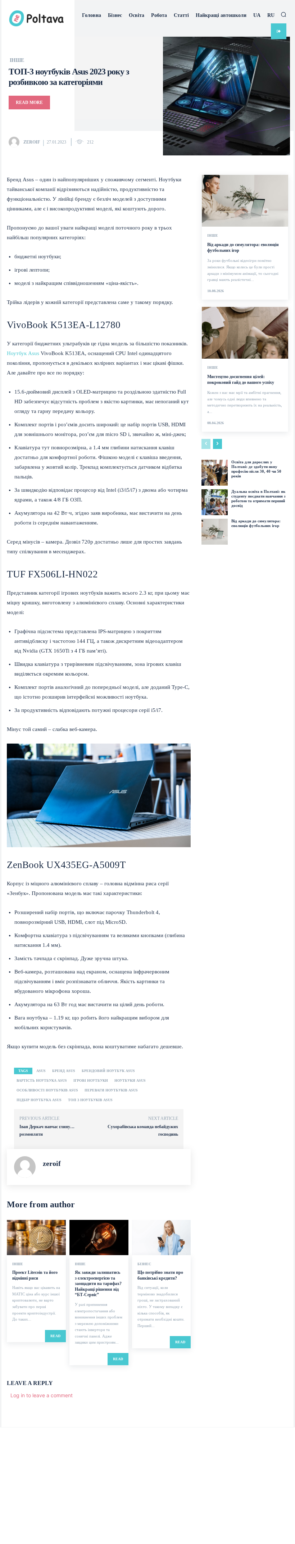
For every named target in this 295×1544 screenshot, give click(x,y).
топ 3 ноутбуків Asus (90, 1100)
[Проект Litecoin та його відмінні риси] (36, 1237)
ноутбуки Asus (130, 1080)
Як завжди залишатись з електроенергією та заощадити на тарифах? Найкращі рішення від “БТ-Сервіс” (98, 1283)
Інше (17, 60)
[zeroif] (15, 142)
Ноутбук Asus (23, 353)
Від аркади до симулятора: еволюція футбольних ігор (256, 523)
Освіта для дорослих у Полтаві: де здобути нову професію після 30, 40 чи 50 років (256, 469)
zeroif (31, 142)
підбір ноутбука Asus (39, 1100)
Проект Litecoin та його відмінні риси (35, 1275)
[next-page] (217, 444)
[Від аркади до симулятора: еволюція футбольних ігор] (245, 201)
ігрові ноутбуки (90, 1080)
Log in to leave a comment (41, 1395)
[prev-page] (205, 444)
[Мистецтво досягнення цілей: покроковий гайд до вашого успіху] (245, 333)
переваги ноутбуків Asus (111, 1090)
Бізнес (144, 1264)
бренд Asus (63, 1071)
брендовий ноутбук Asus (108, 1071)
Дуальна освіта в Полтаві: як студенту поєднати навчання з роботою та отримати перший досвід (258, 498)
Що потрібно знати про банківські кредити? (160, 1275)
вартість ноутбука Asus (42, 1080)
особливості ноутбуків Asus (47, 1090)
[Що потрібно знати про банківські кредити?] (161, 1237)
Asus (41, 1071)
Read (55, 1336)
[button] (283, 14)
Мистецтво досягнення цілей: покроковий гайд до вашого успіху (240, 379)
